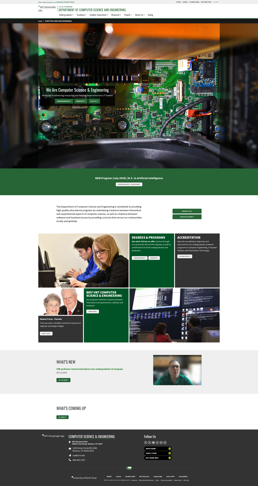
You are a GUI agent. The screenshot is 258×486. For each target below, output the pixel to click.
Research (115, 15)
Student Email (130, 476)
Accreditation (184, 256)
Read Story (45, 333)
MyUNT (109, 476)
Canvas (118, 476)
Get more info (152, 458)
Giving (150, 15)
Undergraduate (65, 15)
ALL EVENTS (62, 417)
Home (40, 21)
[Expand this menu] (73, 15)
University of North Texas (65, 2)
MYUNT (178, 2)
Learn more (92, 311)
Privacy (157, 480)
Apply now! (151, 448)
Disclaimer (134, 480)
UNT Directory (144, 476)
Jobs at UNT (170, 476)
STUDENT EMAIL (194, 2)
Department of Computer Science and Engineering (92, 9)
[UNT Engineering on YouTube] (153, 442)
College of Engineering (65, 7)
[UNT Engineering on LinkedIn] (161, 442)
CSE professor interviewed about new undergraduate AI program (89, 369)
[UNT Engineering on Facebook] (145, 442)
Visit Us (93, 101)
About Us (139, 15)
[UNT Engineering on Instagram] (157, 442)
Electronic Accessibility (166, 480)
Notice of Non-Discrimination (146, 480)
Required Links (178, 480)
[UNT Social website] (164, 442)
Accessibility (183, 476)
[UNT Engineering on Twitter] (149, 442)
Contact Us (186, 211)
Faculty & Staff (186, 217)
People (127, 15)
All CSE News (63, 380)
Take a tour (151, 453)
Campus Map (157, 476)
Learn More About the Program (128, 184)
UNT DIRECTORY (206, 2)
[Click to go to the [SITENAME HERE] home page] (47, 8)
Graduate (81, 15)
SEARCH (216, 2)
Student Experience (97, 15)
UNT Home (186, 480)
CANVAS (185, 2)
